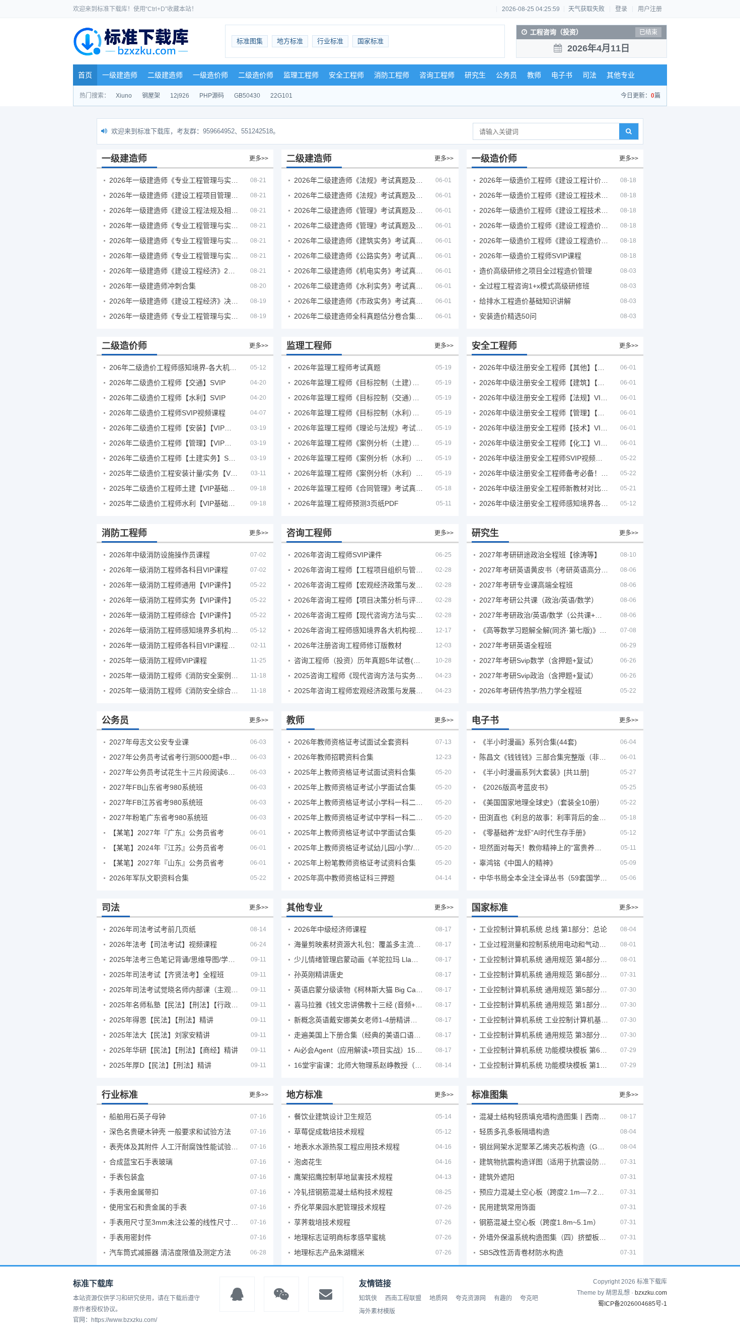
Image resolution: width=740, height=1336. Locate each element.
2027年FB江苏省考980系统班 (156, 802)
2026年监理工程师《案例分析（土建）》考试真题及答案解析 (358, 443)
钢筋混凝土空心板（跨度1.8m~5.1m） (539, 1222)
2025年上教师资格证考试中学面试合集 (355, 833)
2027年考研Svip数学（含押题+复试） (538, 660)
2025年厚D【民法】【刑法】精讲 (160, 1065)
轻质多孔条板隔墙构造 (514, 1132)
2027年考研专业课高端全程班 (526, 585)
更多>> (258, 158)
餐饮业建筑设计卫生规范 (333, 1116)
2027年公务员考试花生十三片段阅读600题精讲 (173, 772)
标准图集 (250, 41)
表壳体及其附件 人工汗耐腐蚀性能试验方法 (173, 1147)
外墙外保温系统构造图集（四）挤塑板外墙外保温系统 (543, 1237)
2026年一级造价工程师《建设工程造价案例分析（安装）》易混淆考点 (543, 225)
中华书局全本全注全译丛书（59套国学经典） (543, 878)
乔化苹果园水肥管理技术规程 (340, 1207)
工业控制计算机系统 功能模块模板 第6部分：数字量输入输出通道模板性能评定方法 (543, 1050)
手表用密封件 (130, 1237)
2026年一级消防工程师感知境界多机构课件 (173, 630)
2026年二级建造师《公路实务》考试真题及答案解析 (358, 256)
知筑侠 (368, 1298)
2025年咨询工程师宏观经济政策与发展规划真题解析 (358, 691)
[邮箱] (325, 1294)
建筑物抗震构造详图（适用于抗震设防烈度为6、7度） (543, 1162)
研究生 (475, 75)
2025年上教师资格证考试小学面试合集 (355, 787)
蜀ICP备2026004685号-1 (632, 1303)
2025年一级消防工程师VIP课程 (158, 660)
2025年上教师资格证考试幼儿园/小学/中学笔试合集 (358, 848)
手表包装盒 (126, 1177)
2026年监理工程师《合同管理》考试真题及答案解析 (358, 488)
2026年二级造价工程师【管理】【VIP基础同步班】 (173, 443)
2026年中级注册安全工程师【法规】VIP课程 (543, 398)
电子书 (561, 75)
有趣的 (503, 1298)
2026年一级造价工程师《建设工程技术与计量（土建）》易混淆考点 (543, 195)
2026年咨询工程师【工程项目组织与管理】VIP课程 (358, 570)
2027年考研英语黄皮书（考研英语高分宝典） (543, 570)
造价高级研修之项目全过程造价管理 (535, 271)
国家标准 (370, 41)
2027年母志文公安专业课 (149, 742)
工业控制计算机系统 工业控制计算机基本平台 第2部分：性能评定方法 (543, 1020)
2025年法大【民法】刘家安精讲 (159, 1035)
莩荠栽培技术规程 (322, 1222)
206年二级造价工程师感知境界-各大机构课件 (173, 367)
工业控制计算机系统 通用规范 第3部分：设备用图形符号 (543, 1035)
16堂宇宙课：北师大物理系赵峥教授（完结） (358, 1065)
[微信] (281, 1294)
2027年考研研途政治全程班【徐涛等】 (540, 555)
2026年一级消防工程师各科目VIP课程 (168, 570)
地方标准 (290, 41)
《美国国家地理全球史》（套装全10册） (541, 802)
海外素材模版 (377, 1311)
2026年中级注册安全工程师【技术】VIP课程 (543, 428)
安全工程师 (346, 75)
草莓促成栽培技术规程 (329, 1132)
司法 (589, 75)
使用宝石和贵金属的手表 (148, 1207)
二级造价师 (255, 75)
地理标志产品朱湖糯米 (329, 1252)
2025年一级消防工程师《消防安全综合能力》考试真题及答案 (173, 691)
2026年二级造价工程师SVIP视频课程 (167, 413)
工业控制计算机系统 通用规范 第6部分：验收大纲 (543, 975)
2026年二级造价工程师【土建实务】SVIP (173, 458)
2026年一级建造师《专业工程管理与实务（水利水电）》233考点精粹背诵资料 (173, 241)
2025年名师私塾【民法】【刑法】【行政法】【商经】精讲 (173, 1005)
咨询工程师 (437, 75)
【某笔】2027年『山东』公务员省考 (166, 863)
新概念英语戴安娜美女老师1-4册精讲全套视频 (358, 1020)
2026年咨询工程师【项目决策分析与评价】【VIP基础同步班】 (358, 600)
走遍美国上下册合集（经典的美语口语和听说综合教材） (358, 1035)
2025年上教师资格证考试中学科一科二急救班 (358, 817)
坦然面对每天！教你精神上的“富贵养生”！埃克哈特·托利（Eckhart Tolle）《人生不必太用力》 (543, 848)
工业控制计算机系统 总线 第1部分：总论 (543, 929)
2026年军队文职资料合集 (149, 878)
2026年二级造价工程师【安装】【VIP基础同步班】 (173, 428)
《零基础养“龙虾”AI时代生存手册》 (534, 833)
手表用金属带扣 (134, 1192)
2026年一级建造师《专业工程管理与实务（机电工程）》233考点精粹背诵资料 (173, 225)
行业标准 (330, 41)
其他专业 (621, 75)
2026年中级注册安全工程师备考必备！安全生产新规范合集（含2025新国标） (543, 473)
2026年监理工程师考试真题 (337, 367)
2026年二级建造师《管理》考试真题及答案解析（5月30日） (358, 210)
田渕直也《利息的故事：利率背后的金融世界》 (543, 817)
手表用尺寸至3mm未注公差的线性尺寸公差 (173, 1222)
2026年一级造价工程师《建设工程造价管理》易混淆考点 (543, 241)
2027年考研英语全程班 (515, 645)
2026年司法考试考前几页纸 (152, 929)
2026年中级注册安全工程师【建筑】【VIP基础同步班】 (543, 383)
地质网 (438, 1298)
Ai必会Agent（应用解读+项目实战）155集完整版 (358, 1050)
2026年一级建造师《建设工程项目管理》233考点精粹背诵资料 (173, 195)
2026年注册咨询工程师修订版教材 (348, 645)
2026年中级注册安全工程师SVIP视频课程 (543, 458)
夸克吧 (529, 1298)
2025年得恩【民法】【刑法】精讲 (161, 1020)
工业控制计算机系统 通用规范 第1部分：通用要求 (543, 1005)
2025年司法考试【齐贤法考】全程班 (166, 975)
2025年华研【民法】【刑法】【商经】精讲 (173, 1050)
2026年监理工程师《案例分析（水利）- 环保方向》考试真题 (358, 473)
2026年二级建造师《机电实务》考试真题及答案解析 (358, 271)
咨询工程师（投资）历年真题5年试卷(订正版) (358, 660)
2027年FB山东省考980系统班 (156, 787)
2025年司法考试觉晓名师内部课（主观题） (173, 990)
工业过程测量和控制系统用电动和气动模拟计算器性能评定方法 (543, 944)
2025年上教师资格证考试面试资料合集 (355, 772)
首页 (85, 75)
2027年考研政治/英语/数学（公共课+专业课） (543, 615)
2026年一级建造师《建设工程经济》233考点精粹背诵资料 (173, 271)
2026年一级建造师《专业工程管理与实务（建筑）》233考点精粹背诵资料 (173, 180)
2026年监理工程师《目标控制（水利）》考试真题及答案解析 (358, 413)
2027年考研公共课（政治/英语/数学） (538, 600)
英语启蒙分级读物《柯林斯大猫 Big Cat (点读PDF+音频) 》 (358, 990)
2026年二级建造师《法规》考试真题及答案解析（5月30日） (358, 180)
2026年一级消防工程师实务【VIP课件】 (172, 600)
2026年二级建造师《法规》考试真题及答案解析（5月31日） (358, 195)
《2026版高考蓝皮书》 (515, 787)
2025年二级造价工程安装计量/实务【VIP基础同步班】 (173, 473)
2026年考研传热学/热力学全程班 (530, 691)
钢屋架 (151, 95)
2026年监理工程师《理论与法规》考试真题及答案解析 (358, 428)
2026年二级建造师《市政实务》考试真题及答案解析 (358, 301)
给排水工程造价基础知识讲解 (525, 301)
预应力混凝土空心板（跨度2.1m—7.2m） (543, 1192)
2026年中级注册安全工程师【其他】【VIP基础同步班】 (543, 367)
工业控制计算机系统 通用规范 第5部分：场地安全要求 (543, 990)
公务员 (506, 75)
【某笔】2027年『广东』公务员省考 (166, 833)
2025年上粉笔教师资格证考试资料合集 (355, 863)
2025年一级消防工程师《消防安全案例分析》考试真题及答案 (173, 676)
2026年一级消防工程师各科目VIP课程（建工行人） (173, 645)
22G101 (281, 95)
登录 (621, 9)
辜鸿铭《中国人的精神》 (518, 863)
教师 (534, 75)
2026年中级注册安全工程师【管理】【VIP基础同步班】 (543, 413)
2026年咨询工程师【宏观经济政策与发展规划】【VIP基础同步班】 (358, 585)
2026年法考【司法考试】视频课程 (163, 944)
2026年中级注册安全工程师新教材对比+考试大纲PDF (543, 488)
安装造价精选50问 (508, 316)
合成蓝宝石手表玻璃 (141, 1162)
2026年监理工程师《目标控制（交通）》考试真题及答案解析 (358, 398)
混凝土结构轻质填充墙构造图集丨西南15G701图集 (543, 1116)
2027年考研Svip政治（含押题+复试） (538, 676)
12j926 (179, 95)
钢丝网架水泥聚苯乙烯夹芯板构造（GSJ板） (543, 1147)
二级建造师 (165, 75)
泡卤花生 (308, 1162)
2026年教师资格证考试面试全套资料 (351, 742)
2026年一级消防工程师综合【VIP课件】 (172, 615)
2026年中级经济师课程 (330, 929)
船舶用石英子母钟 (137, 1116)
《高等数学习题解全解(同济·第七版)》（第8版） (543, 630)
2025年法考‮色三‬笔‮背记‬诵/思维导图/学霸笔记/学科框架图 (173, 959)
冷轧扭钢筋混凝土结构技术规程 (343, 1192)
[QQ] (237, 1294)
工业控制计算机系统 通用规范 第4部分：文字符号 (543, 959)
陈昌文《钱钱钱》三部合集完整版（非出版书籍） (543, 757)
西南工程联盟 (403, 1298)
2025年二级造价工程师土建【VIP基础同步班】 (173, 488)
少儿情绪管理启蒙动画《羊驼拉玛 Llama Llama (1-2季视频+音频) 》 (358, 959)
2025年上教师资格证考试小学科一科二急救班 (358, 802)
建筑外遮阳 (496, 1177)
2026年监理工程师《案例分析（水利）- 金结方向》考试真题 (358, 458)
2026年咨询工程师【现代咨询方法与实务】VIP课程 (358, 615)
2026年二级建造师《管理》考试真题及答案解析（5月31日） (358, 225)
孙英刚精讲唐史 (318, 975)
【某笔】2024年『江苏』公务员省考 (166, 848)
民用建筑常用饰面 (507, 1207)
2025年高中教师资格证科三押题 (344, 878)
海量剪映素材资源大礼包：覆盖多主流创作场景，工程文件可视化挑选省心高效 (358, 944)
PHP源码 (211, 95)
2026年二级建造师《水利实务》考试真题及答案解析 (358, 286)
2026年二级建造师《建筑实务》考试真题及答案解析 (358, 241)
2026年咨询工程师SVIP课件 (338, 555)
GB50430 (247, 95)
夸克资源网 (471, 1298)
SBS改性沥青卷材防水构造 (521, 1252)
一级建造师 (119, 75)
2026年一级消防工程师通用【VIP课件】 (172, 585)
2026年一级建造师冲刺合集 (152, 286)
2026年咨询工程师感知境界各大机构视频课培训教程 (358, 630)
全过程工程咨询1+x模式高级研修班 (534, 286)
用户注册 (650, 9)
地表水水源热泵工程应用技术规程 (347, 1147)
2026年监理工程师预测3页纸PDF (346, 503)
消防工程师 (391, 75)
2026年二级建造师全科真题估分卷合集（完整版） (358, 316)
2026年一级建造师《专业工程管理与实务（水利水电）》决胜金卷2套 (173, 316)
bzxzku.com (651, 1292)
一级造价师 (210, 75)
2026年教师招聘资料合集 (334, 757)
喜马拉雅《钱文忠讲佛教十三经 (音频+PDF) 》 (358, 1005)
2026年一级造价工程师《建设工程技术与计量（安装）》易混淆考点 (543, 210)
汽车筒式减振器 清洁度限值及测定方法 (170, 1252)
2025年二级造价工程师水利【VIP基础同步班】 (173, 503)
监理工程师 (301, 75)
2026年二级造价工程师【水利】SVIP (167, 398)
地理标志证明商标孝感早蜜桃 (340, 1237)
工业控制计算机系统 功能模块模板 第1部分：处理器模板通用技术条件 (543, 1065)
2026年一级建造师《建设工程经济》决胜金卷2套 (173, 301)
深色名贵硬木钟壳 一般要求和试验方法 (170, 1132)
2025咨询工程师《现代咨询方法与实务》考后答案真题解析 (358, 676)
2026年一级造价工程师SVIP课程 (530, 256)
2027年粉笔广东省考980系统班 (158, 817)
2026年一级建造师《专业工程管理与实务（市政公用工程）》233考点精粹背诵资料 (173, 256)
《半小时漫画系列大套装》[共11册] (534, 772)
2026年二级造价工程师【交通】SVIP (167, 383)
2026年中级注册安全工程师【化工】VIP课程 (543, 443)
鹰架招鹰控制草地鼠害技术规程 (343, 1177)
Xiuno (124, 95)
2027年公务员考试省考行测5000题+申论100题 (173, 757)
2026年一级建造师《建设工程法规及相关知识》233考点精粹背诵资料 (173, 210)
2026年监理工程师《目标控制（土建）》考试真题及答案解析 (358, 383)
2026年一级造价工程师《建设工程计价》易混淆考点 (543, 180)
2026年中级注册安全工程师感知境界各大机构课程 (543, 503)
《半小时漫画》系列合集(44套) (528, 742)
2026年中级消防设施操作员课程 (159, 555)
